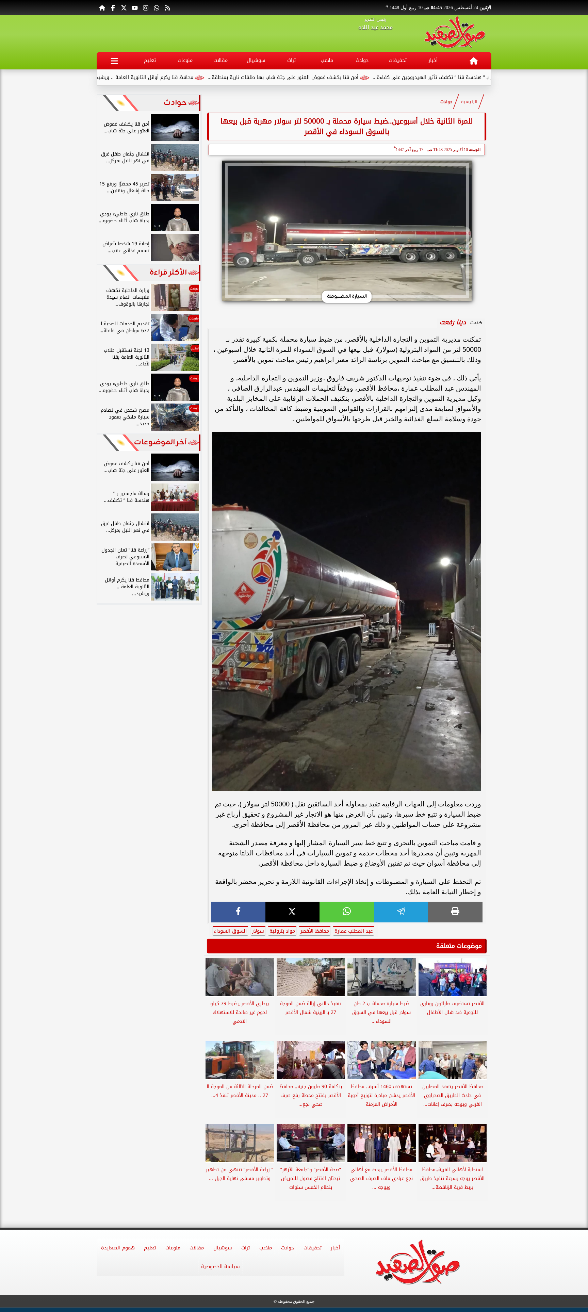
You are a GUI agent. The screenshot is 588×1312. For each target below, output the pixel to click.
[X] (292, 912)
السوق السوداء (230, 931)
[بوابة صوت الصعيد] (454, 33)
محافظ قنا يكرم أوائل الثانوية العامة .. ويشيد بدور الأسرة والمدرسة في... (175, 77)
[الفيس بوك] (113, 7)
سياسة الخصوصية (220, 1266)
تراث (291, 60)
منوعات (185, 60)
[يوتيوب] (134, 7)
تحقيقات (398, 60)
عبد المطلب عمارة (353, 931)
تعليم (150, 60)
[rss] (167, 7)
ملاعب (327, 60)
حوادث (362, 60)
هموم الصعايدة (118, 1247)
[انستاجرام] (145, 7)
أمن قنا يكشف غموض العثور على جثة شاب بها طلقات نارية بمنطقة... (344, 77)
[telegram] (401, 912)
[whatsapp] (347, 912)
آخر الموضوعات (160, 442)
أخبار (433, 60)
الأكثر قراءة (168, 272)
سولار (258, 931)
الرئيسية (469, 102)
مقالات (220, 60)
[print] (455, 912)
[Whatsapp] (156, 7)
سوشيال (256, 60)
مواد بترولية (282, 931)
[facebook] (238, 912)
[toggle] (114, 60)
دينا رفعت (453, 322)
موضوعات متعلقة (459, 946)
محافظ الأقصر (314, 931)
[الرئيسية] (102, 7)
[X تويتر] (123, 7)
